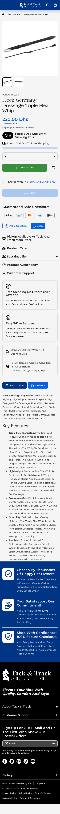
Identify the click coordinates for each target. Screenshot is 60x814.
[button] (55, 5)
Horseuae (14, 788)
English (40, 783)
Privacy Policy (49, 750)
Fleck (15, 95)
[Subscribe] (54, 743)
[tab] (38, 385)
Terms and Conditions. (41, 181)
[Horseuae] (30, 5)
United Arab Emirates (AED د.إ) (15, 783)
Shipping (6, 127)
